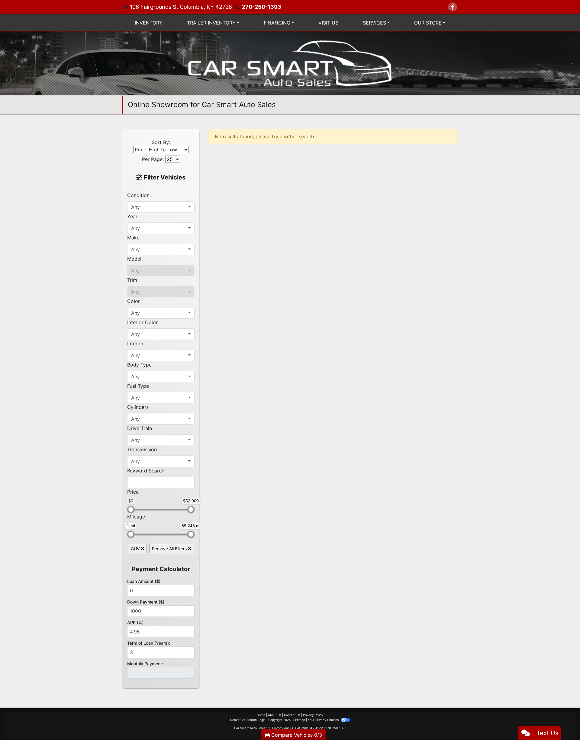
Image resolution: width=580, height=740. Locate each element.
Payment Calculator (161, 569)
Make (133, 238)
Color (133, 301)
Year (132, 216)
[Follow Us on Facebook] (452, 7)
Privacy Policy (313, 715)
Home (261, 715)
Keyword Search (145, 471)
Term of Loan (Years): (148, 643)
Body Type (139, 365)
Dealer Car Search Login (248, 720)
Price (133, 492)
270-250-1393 (261, 7)
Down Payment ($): (146, 601)
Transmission (142, 449)
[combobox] (161, 207)
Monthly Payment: (145, 663)
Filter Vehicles (163, 177)
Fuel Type (138, 386)
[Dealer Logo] (290, 63)
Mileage (136, 517)
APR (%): (136, 622)
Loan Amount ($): (144, 581)
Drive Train (139, 428)
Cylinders (138, 407)
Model (134, 259)
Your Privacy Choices (324, 720)
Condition (138, 195)
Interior (135, 343)
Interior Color (142, 322)
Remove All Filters (170, 548)
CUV (136, 548)
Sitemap (299, 720)
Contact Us (292, 715)
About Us (274, 715)
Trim (132, 280)
